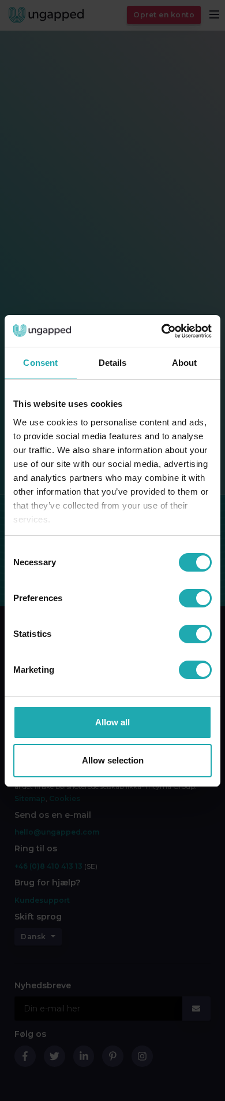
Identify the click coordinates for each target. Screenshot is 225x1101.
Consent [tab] (40, 363)
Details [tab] (113, 363)
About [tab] (184, 363)
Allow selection (113, 760)
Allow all (112, 722)
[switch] (195, 598)
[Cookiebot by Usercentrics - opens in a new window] (162, 331)
